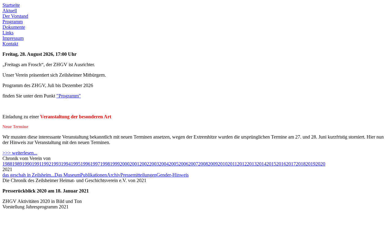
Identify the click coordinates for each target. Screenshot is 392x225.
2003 (154, 163)
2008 (203, 163)
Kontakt (10, 43)
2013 (252, 163)
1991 (36, 163)
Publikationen (93, 174)
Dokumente (13, 27)
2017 (291, 163)
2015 (271, 163)
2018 (301, 163)
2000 (125, 163)
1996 (85, 163)
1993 (56, 163)
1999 (115, 163)
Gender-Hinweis (172, 174)
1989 (17, 163)
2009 (213, 163)
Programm (12, 21)
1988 (7, 163)
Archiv (113, 174)
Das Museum (67, 174)
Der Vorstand (15, 16)
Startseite (11, 5)
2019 (310, 163)
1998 (105, 163)
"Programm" (68, 95)
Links (7, 32)
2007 (193, 163)
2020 (320, 163)
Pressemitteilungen (138, 174)
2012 (242, 163)
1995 (76, 163)
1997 (95, 163)
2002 (144, 163)
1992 (46, 163)
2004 (164, 163)
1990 (27, 163)
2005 (174, 163)
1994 (66, 163)
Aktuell (9, 10)
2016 (281, 163)
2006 (183, 163)
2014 (261, 163)
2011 (232, 163)
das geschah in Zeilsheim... (28, 174)
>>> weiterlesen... (19, 152)
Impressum (13, 38)
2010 (223, 163)
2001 (134, 163)
